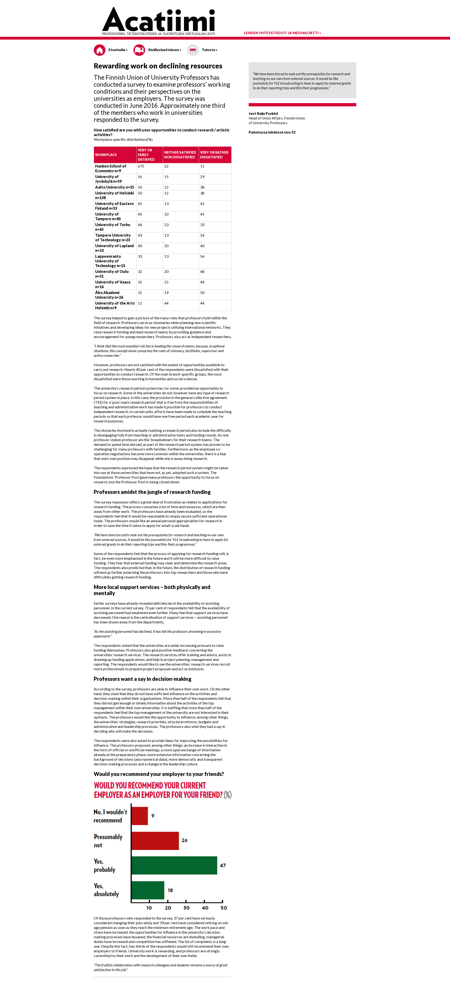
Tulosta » (209, 50)
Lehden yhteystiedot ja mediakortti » (282, 33)
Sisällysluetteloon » (164, 50)
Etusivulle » (118, 50)
